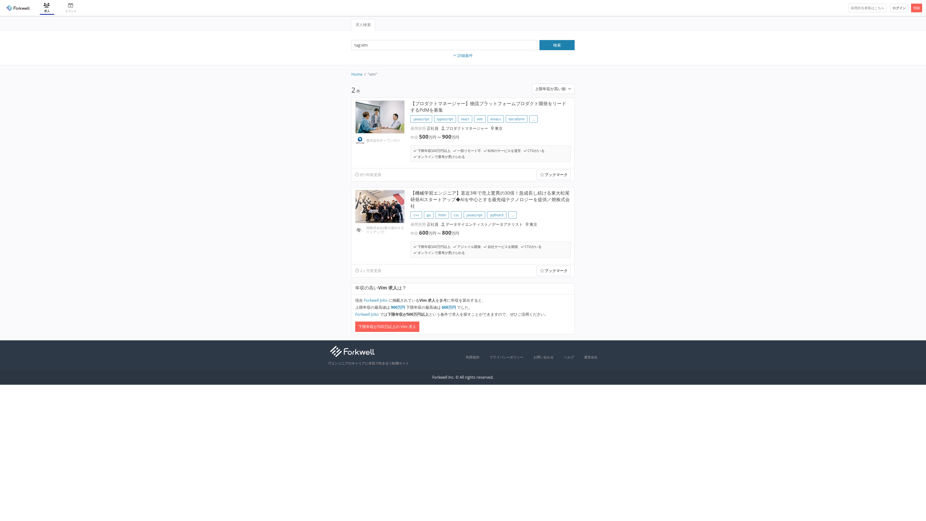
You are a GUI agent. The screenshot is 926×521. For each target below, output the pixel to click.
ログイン (899, 8)
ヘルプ (569, 357)
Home (356, 74)
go (429, 215)
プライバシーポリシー (506, 357)
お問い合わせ (543, 357)
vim (480, 119)
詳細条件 (465, 55)
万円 (398, 307)
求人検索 (363, 24)
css (456, 215)
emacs (495, 119)
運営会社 (591, 357)
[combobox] (444, 45)
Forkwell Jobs (376, 300)
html (442, 215)
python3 (497, 215)
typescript (445, 119)
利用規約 (472, 357)
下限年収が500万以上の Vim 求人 (387, 326)
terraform (516, 119)
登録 (916, 8)
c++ (416, 215)
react (465, 119)
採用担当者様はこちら (868, 8)
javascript (421, 119)
